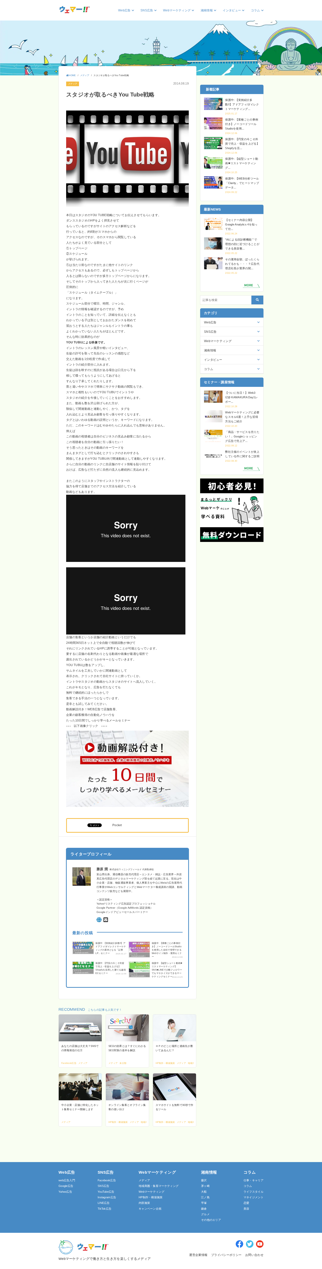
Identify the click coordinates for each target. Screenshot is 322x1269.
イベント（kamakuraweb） (82, 952)
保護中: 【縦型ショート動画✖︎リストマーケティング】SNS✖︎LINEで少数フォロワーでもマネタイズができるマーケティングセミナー (167, 970)
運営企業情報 (197, 1254)
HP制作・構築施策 (151, 1197)
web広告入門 (67, 1180)
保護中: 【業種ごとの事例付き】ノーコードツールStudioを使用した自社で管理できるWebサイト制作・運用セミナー (167, 950)
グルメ (205, 1214)
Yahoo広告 (65, 1191)
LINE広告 (104, 1202)
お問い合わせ (254, 1254)
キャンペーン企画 (150, 1208)
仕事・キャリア (253, 1180)
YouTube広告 (106, 1191)
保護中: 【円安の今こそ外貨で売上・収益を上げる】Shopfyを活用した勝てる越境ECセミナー (110, 968)
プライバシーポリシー (226, 1254)
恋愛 (246, 1202)
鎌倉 (204, 1208)
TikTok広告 (104, 1208)
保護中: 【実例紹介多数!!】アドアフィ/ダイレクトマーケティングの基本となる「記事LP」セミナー (110, 948)
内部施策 (144, 1202)
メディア (72, 83)
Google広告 (66, 1185)
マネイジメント (253, 1197)
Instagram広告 (107, 1197)
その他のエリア (211, 1219)
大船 (204, 1191)
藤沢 (204, 1180)
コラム (248, 1185)
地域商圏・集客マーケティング (159, 1185)
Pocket (117, 825)
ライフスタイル (253, 1191)
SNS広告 (103, 1185)
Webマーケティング (151, 1191)
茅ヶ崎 (205, 1185)
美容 (246, 1208)
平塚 (204, 1202)
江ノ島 (205, 1197)
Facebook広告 (107, 1180)
